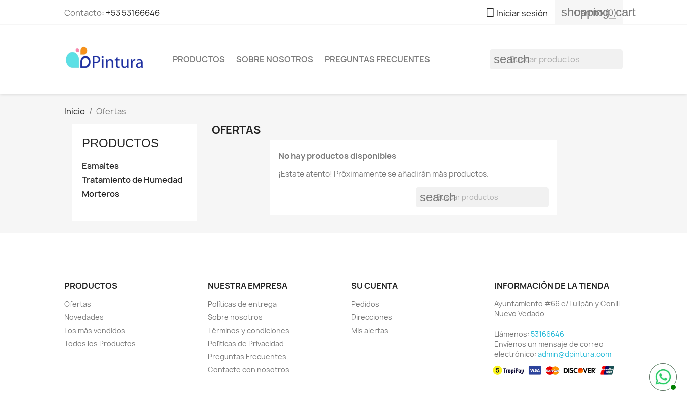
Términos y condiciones (248, 330)
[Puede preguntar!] (662, 376)
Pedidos (365, 304)
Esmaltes (100, 166)
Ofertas (77, 304)
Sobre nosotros (274, 59)
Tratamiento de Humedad (132, 180)
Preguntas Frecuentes (377, 59)
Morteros (100, 194)
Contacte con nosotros (248, 369)
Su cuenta (374, 285)
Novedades (84, 317)
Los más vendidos (94, 330)
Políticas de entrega (242, 304)
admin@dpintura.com (574, 354)
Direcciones (371, 317)
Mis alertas (369, 330)
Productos (199, 59)
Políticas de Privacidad (246, 343)
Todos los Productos (100, 343)
